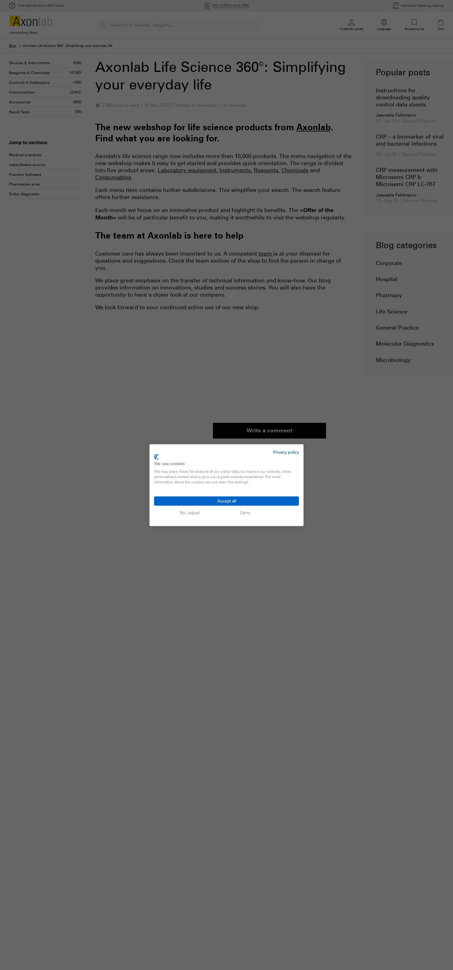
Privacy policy (286, 452)
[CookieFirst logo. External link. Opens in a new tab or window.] (156, 457)
